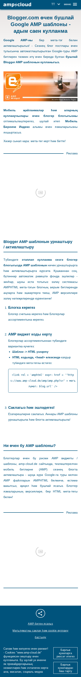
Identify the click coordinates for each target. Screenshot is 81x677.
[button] (56, 4)
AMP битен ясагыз (40, 623)
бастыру (40, 637)
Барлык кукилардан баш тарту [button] (65, 668)
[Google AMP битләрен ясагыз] (17, 5)
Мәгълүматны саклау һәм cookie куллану (40, 630)
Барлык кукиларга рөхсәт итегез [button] (66, 653)
